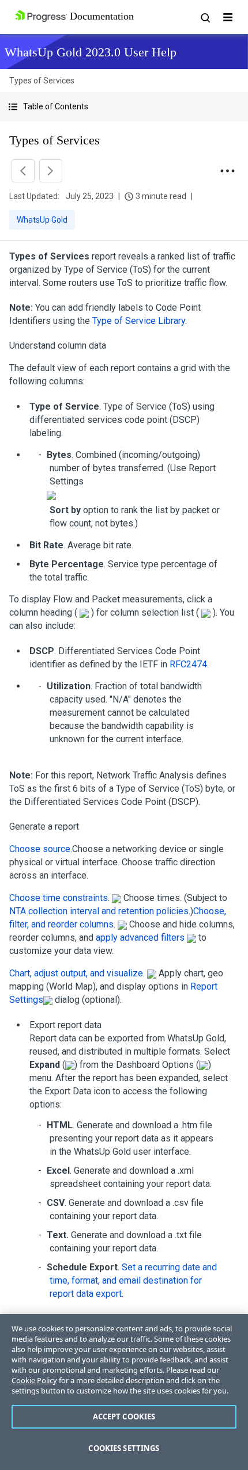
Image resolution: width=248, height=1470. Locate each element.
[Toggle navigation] (227, 17)
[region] (124, 1392)
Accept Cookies (124, 1416)
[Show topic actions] (227, 170)
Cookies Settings (123, 1448)
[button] (124, 106)
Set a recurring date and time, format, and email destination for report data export (133, 1280)
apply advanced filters (140, 937)
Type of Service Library (138, 320)
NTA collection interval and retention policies (99, 911)
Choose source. (40, 848)
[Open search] (204, 17)
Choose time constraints (58, 897)
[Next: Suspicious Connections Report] (50, 171)
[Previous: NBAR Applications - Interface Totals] (23, 171)
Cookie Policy (34, 1380)
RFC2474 (188, 664)
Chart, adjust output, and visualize (76, 973)
